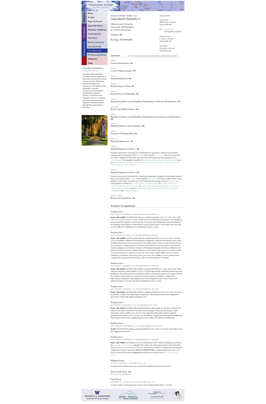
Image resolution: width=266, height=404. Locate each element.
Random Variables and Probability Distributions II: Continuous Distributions (146, 117)
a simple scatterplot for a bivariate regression (160, 160)
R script (139, 155)
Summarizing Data (119, 79)
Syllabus (115, 35)
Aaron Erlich (169, 29)
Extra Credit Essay (119, 372)
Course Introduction (120, 63)
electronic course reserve (122, 345)
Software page (116, 160)
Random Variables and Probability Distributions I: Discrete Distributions (144, 102)
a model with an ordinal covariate (145, 183)
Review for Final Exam (121, 198)
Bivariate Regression (120, 141)
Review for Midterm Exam (123, 109)
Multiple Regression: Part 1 (123, 149)
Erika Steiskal (162, 393)
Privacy (152, 398)
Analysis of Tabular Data (122, 134)
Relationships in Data (121, 86)
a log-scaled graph (131, 191)
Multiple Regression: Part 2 (123, 173)
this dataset (159, 155)
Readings (115, 40)
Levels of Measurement (122, 71)
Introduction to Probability (123, 94)
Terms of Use (160, 398)
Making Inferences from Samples (126, 126)
